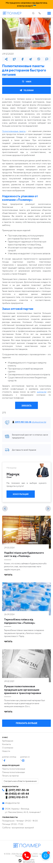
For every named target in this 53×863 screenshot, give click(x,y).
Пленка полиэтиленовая (13, 772)
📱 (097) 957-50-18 (21, 422)
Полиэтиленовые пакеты (14, 131)
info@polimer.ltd (39, 422)
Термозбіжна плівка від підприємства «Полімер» (19, 621)
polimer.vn (25, 757)
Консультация (20, 494)
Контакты (6, 744)
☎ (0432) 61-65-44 (17, 793)
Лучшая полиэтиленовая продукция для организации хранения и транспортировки (22, 690)
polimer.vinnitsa (9, 757)
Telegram (28, 90)
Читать (8, 575)
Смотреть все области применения (20, 781)
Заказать (26, 405)
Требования (7, 741)
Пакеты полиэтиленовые (13, 769)
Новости (6, 751)
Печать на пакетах (10, 776)
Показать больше (26, 723)
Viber (28, 81)
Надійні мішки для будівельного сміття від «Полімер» (24, 554)
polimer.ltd (41, 392)
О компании (7, 748)
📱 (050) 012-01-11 (16, 797)
